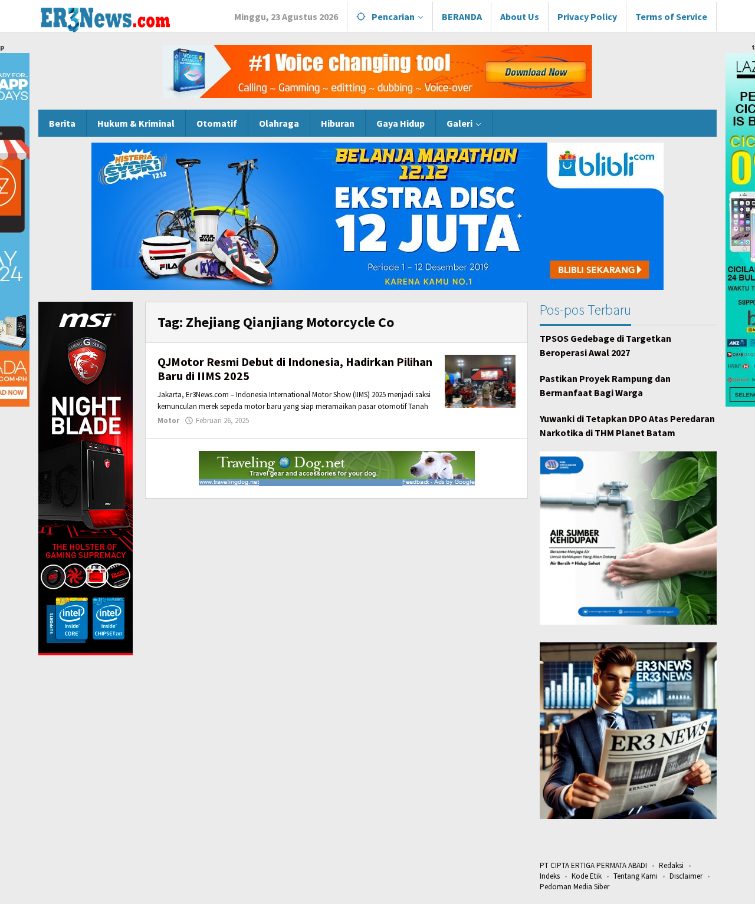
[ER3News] (104, 18)
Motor (168, 420)
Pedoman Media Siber (574, 887)
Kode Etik (587, 876)
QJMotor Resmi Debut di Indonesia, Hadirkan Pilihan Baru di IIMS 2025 (294, 368)
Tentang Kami (635, 876)
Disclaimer (686, 876)
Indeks (550, 876)
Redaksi (671, 865)
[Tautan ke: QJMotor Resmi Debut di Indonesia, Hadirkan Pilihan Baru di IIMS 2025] (480, 380)
